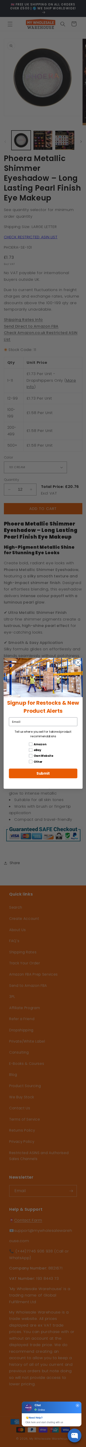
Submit (43, 773)
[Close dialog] (78, 662)
